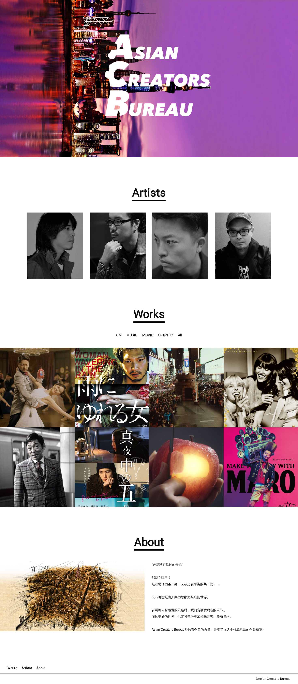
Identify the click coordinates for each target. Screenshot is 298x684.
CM (119, 335)
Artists (27, 668)
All (180, 335)
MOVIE (147, 335)
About (41, 668)
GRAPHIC (165, 335)
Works (12, 668)
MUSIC (131, 335)
